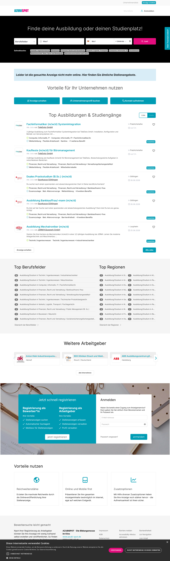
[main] (85, 266)
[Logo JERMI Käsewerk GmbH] (19, 228)
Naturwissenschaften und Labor (76, 53)
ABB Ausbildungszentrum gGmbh (138, 356)
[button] (130, 41)
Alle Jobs (30, 127)
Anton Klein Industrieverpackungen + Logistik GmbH (51, 356)
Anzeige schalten (149, 3)
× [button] (167, 542)
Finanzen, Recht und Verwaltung (73, 50)
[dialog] (85, 550)
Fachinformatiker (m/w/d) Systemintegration (54, 124)
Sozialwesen (134, 50)
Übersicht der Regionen (109, 325)
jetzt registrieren (57, 436)
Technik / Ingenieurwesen (40, 50)
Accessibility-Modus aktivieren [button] (127, 535)
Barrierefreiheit (145, 530)
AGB (101, 534)
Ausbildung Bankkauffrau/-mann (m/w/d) (51, 200)
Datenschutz (104, 538)
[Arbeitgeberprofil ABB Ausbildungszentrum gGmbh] (116, 358)
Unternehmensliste (130, 2)
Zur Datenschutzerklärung (46, 549)
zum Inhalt (143, 538)
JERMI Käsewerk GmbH (49, 230)
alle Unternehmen (85, 373)
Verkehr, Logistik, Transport (97, 50)
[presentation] (156, 358)
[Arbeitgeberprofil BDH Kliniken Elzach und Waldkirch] (68, 358)
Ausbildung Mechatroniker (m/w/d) (48, 226)
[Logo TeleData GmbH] (19, 126)
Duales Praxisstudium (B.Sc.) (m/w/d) (49, 176)
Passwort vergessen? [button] (109, 437)
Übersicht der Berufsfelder (25, 325)
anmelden (139, 436)
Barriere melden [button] (125, 530)
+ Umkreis (119, 41)
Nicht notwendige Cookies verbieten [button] (143, 550)
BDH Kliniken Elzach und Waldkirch (90, 356)
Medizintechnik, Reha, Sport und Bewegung (47, 53)
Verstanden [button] (116, 550)
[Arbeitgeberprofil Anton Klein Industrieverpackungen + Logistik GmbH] (20, 358)
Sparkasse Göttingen (48, 180)
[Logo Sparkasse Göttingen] (19, 178)
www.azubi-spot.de (72, 536)
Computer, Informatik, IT (118, 50)
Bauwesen (55, 50)
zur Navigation (145, 534)
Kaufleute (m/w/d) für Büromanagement (51, 150)
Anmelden (149, 11)
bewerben (151, 142)
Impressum (103, 530)
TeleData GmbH (45, 127)
